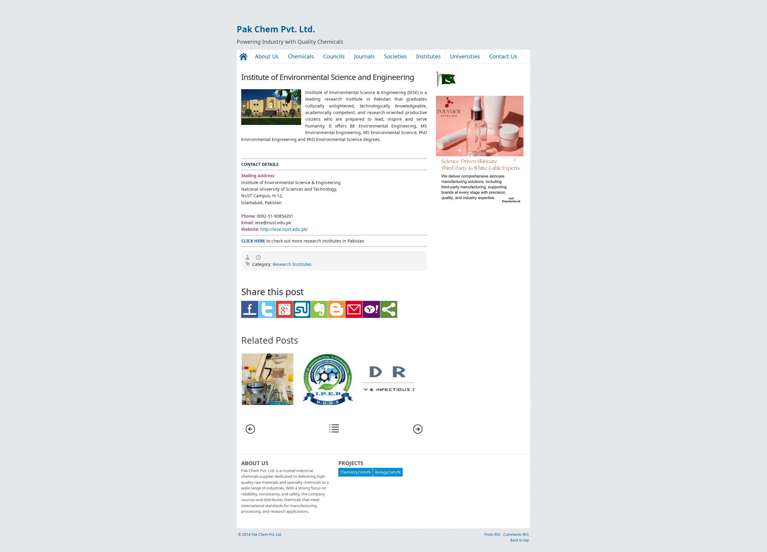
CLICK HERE (253, 241)
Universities (465, 56)
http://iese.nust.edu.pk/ (284, 229)
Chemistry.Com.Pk (355, 472)
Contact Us (503, 56)
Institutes (428, 56)
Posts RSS (493, 534)
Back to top (519, 540)
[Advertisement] (70, 9)
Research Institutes (292, 264)
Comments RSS (516, 534)
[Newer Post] (250, 432)
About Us (267, 56)
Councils (334, 56)
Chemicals (301, 56)
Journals (364, 56)
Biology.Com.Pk (388, 472)
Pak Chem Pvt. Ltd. (276, 29)
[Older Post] (417, 432)
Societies (395, 56)
